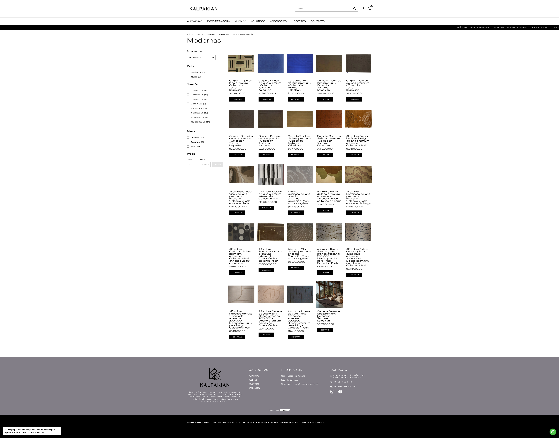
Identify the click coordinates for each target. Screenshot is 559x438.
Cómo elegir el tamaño (293, 376)
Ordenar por (195, 51)
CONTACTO (318, 21)
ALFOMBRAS (194, 21)
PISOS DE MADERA (218, 21)
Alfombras (254, 376)
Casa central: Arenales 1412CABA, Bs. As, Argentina (349, 376)
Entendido (39, 432)
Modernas (211, 34)
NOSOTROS (299, 21)
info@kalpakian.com (345, 386)
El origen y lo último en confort (299, 384)
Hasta (202, 160)
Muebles (253, 380)
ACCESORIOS (278, 21)
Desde (189, 160)
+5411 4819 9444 (343, 382)
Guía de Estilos (289, 380)
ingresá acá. (293, 422)
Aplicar (218, 164)
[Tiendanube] (363, 422)
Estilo (200, 34)
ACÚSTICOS (258, 21)
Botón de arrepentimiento (313, 422)
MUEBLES (240, 21)
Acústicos (254, 384)
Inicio (190, 34)
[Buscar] (354, 9)
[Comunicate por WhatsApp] (553, 432)
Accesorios (254, 388)
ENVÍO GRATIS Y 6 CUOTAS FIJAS (441, 27)
